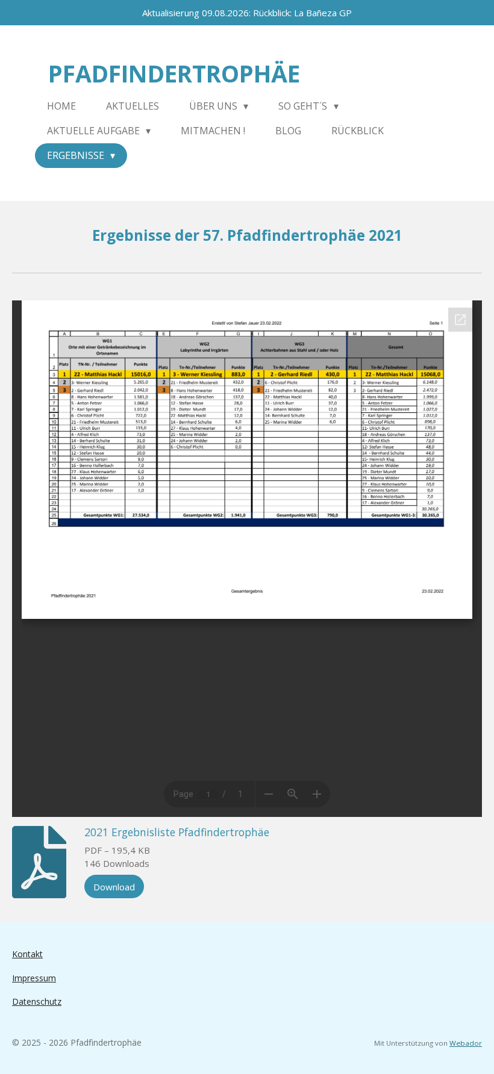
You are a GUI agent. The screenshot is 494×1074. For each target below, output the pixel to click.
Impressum (34, 978)
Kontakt (27, 954)
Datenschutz (36, 1001)
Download (114, 887)
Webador (465, 1043)
